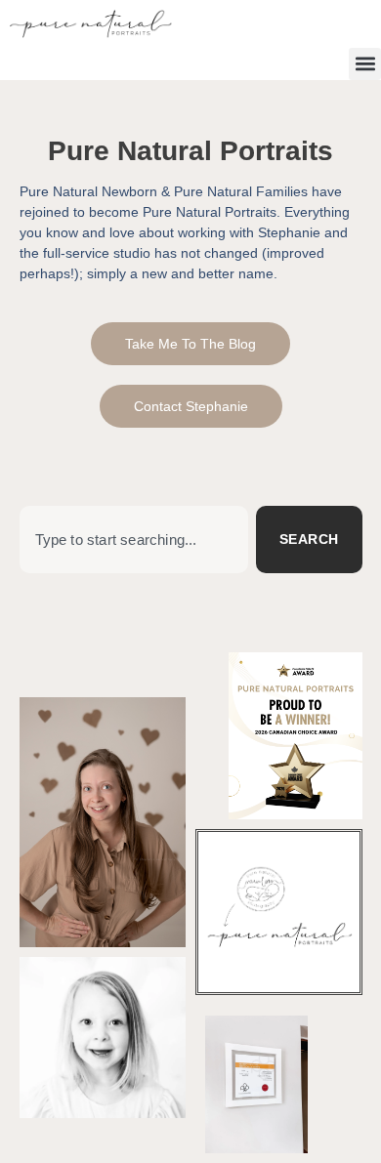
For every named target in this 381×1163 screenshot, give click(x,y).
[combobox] (134, 539)
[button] (365, 64)
